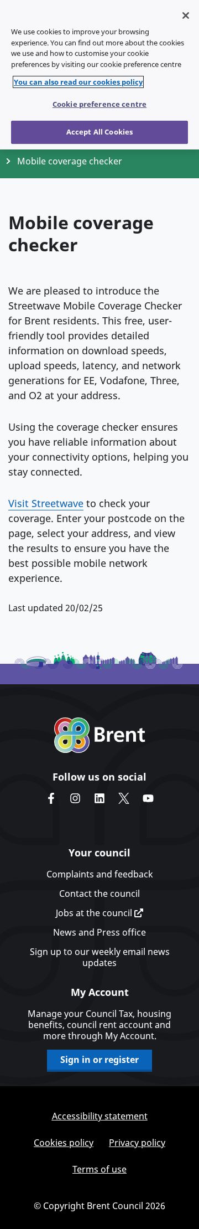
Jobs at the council (95, 912)
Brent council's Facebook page (50, 798)
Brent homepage (99, 735)
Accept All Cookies (99, 132)
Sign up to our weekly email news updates (100, 957)
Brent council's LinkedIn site (99, 798)
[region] (99, 74)
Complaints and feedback (99, 874)
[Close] (186, 15)
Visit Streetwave (45, 503)
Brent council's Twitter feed (123, 798)
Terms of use (99, 1169)
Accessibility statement (100, 1116)
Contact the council (99, 893)
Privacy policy (137, 1143)
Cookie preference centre (99, 104)
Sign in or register (99, 1060)
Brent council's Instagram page (75, 798)
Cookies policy (63, 1143)
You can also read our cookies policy (78, 82)
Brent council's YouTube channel (148, 798)
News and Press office (99, 932)
